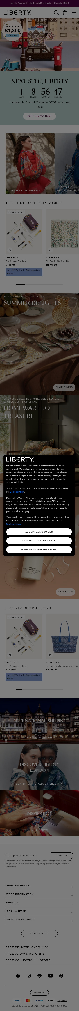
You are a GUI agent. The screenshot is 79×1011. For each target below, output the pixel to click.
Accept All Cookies (39, 532)
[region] (39, 505)
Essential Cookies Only (39, 541)
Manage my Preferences (39, 549)
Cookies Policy (17, 491)
